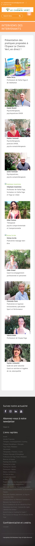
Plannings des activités (9, 462)
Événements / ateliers (9, 469)
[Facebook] (5, 412)
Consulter (6, 527)
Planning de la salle (9, 464)
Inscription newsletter (9, 477)
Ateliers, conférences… (10, 472)
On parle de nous (8, 474)
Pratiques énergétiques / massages (13, 444)
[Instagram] (10, 412)
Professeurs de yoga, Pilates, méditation (15, 457)
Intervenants (6, 449)
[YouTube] (21, 412)
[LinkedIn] (16, 412)
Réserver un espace (9, 459)
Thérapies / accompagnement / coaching (15, 442)
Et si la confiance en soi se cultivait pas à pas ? (17, 504)
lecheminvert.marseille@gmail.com (14, 3)
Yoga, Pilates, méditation (10, 447)
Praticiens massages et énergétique (13, 454)
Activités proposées (9, 439)
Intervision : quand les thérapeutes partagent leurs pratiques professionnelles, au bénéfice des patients (17, 489)
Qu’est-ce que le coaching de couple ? (15, 512)
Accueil (5, 436)
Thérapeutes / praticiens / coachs (13, 452)
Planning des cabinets (9, 467)
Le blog (5, 479)
